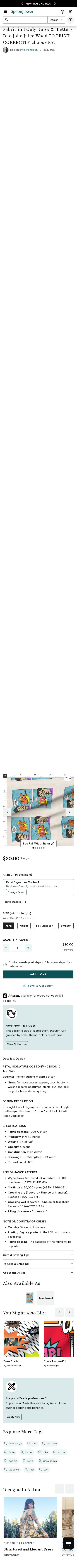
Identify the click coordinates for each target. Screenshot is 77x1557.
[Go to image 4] (39, 848)
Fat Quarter (44, 925)
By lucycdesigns (51, 1365)
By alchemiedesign (12, 1365)
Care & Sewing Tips (38, 1255)
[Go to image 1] (33, 848)
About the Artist (38, 1273)
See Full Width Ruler (38, 843)
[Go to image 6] (44, 848)
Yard (8, 925)
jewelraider (30, 49)
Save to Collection (38, 986)
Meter (24, 925)
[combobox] (56, 20)
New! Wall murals (38, 3)
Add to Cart (38, 974)
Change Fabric (16, 892)
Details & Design (38, 1059)
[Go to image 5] (41, 848)
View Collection (17, 1044)
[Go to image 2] (35, 848)
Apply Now (13, 1417)
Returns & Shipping (38, 1264)
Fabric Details (15, 902)
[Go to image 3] (37, 848)
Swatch (66, 925)
